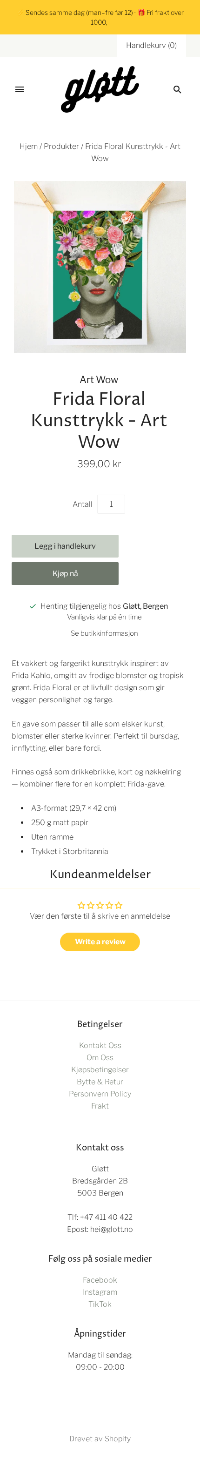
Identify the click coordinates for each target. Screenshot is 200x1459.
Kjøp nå (65, 573)
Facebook (100, 1280)
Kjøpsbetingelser (100, 1069)
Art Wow (99, 379)
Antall (83, 504)
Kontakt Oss (100, 1045)
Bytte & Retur (100, 1081)
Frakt (100, 1106)
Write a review (100, 941)
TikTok (100, 1304)
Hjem (29, 146)
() (151, 45)
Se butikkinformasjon (104, 633)
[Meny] (19, 89)
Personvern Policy (100, 1093)
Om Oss (100, 1057)
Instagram (100, 1292)
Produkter (61, 146)
